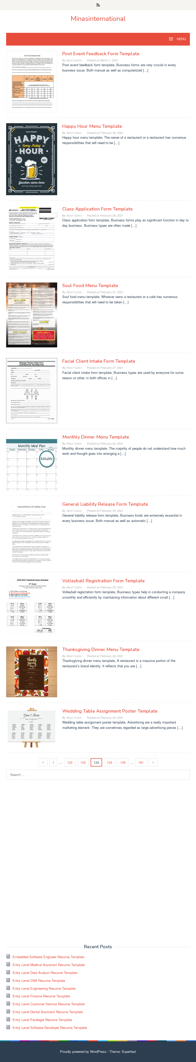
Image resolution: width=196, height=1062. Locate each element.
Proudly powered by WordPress (83, 1051)
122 (69, 762)
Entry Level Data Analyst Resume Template (45, 972)
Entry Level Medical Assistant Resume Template (49, 964)
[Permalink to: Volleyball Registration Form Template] (31, 606)
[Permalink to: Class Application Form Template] (31, 238)
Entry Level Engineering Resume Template (44, 988)
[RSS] (98, 5)
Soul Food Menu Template (90, 285)
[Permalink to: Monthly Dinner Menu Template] (31, 461)
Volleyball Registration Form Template (103, 581)
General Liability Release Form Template (105, 504)
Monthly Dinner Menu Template (95, 437)
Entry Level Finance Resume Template (41, 996)
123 (83, 762)
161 (141, 762)
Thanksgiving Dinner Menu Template (100, 649)
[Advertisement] (44, 861)
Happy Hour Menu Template (92, 126)
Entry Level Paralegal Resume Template (42, 1019)
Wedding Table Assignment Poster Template (109, 711)
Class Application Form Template (97, 209)
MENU (181, 39)
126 (123, 762)
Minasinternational (98, 18)
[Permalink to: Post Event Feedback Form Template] (31, 81)
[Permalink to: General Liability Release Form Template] (31, 533)
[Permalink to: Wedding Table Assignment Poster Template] (31, 727)
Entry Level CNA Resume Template (39, 980)
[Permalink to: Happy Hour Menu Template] (31, 158)
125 (109, 762)
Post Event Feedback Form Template (100, 54)
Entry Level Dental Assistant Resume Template (48, 1011)
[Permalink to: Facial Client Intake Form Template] (31, 390)
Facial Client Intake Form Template (98, 361)
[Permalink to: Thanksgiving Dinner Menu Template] (31, 671)
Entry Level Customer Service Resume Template (49, 1003)
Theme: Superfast (122, 1051)
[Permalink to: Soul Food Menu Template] (31, 314)
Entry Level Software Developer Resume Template (50, 1027)
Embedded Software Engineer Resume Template (48, 956)
